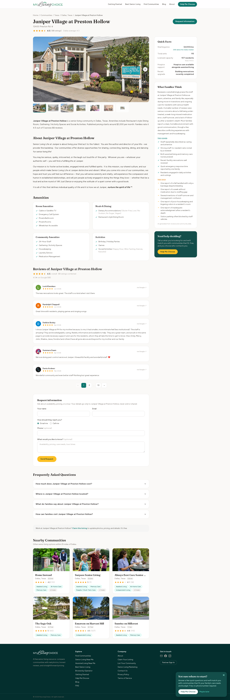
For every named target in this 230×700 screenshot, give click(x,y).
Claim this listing (79, 528)
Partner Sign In (168, 662)
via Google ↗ (141, 287)
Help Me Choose (187, 4)
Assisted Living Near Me (85, 663)
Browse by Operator (84, 671)
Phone (44, 428)
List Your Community (127, 663)
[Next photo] (145, 69)
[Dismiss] (223, 675)
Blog (164, 4)
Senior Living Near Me (84, 659)
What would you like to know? (54, 439)
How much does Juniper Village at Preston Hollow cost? (64, 483)
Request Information (184, 21)
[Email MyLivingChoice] (161, 656)
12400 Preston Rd (42, 26)
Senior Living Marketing (127, 667)
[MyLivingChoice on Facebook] (165, 656)
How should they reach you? (49, 420)
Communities (46, 15)
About (172, 4)
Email (94, 409)
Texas (56, 15)
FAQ (77, 686)
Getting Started (115, 4)
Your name (41, 409)
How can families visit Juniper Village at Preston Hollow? (64, 514)
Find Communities (151, 4)
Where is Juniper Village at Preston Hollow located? (62, 494)
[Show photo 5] (94, 108)
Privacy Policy (123, 674)
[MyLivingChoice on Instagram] (170, 656)
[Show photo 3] (67, 108)
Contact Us (123, 671)
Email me (44, 423)
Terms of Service (125, 678)
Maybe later (204, 692)
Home (35, 15)
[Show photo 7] (122, 108)
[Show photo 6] (108, 108)
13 (98, 385)
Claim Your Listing (125, 659)
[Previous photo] (37, 69)
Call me (56, 423)
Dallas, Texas (66, 15)
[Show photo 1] (39, 108)
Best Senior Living (132, 4)
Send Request (46, 459)
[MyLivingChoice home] (48, 4)
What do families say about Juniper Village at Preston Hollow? (67, 504)
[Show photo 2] (53, 108)
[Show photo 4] (81, 108)
